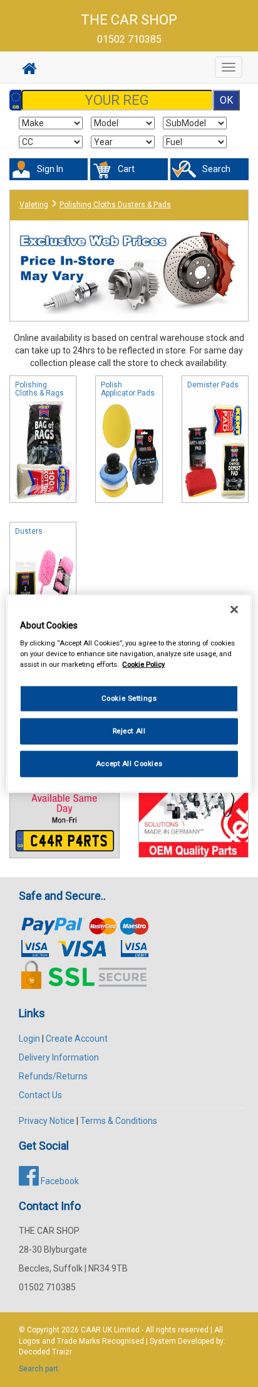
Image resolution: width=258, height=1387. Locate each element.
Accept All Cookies (129, 763)
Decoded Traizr (45, 1351)
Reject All (129, 730)
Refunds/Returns (53, 1076)
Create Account (77, 1039)
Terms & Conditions (118, 1121)
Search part (38, 1368)
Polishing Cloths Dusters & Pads (115, 204)
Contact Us (40, 1095)
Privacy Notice (47, 1121)
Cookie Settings (129, 698)
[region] (128, 693)
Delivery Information (59, 1057)
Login (29, 1039)
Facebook (59, 1181)
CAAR (91, 1329)
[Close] (234, 609)
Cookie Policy (143, 664)
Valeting (33, 204)
